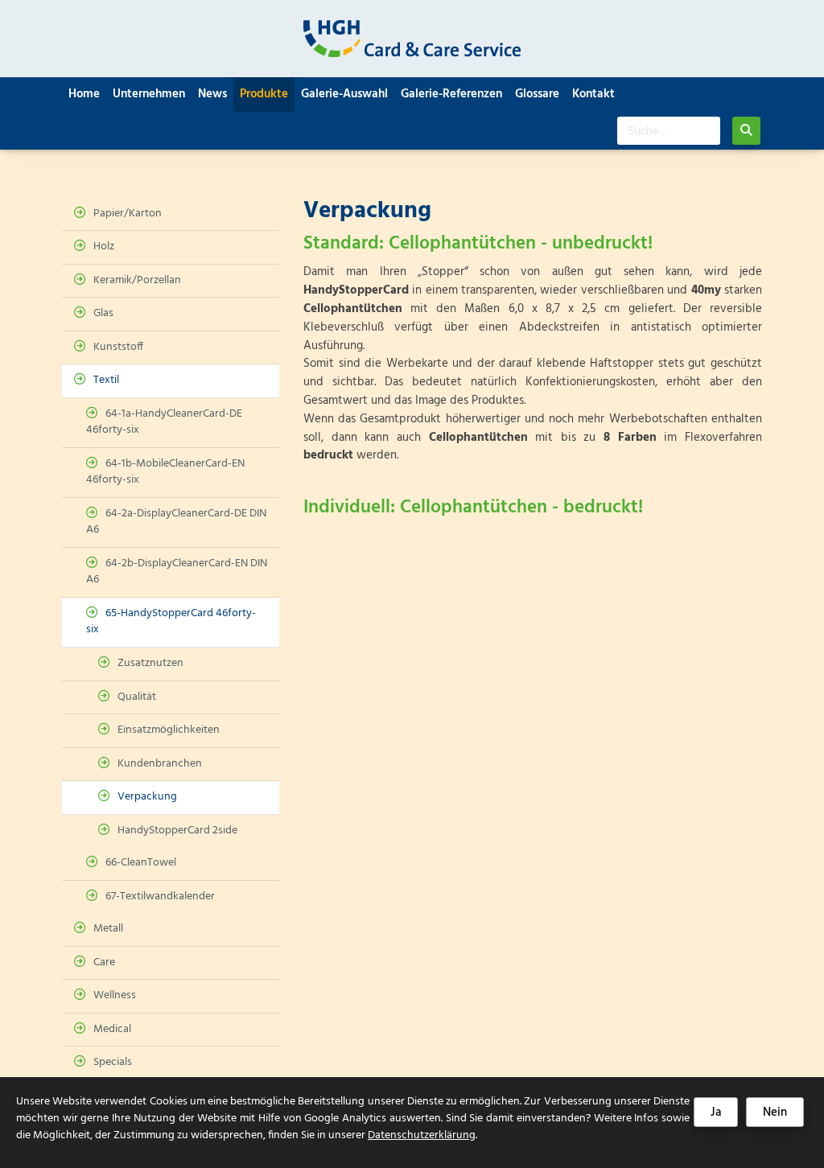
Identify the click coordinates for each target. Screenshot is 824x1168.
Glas (103, 313)
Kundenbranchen (159, 763)
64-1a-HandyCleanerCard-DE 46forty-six (164, 422)
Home (84, 94)
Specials (112, 1062)
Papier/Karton (127, 213)
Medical (112, 1029)
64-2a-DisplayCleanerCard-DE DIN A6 (176, 522)
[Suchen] (746, 131)
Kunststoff (118, 347)
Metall (108, 928)
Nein (775, 1112)
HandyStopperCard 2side (177, 830)
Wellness (114, 995)
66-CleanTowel (140, 862)
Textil (106, 380)
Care (104, 962)
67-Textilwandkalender (160, 896)
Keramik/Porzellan (137, 280)
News (212, 94)
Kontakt (593, 94)
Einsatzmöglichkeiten (168, 730)
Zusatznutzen (150, 663)
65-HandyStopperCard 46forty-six (171, 622)
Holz (103, 246)
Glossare (537, 94)
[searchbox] (668, 131)
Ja (716, 1112)
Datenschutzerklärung (422, 1135)
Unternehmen (149, 94)
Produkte (264, 94)
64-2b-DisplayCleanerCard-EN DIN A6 (176, 572)
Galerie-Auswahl (344, 94)
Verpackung (147, 796)
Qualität (136, 697)
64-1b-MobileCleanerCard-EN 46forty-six (165, 472)
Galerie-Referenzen (451, 94)
